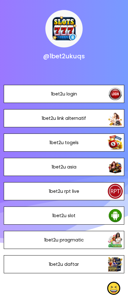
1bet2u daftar (64, 264)
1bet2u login (64, 94)
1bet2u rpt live (64, 191)
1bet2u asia (64, 167)
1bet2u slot (63, 215)
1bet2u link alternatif (64, 118)
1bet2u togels (64, 142)
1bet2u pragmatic (64, 240)
